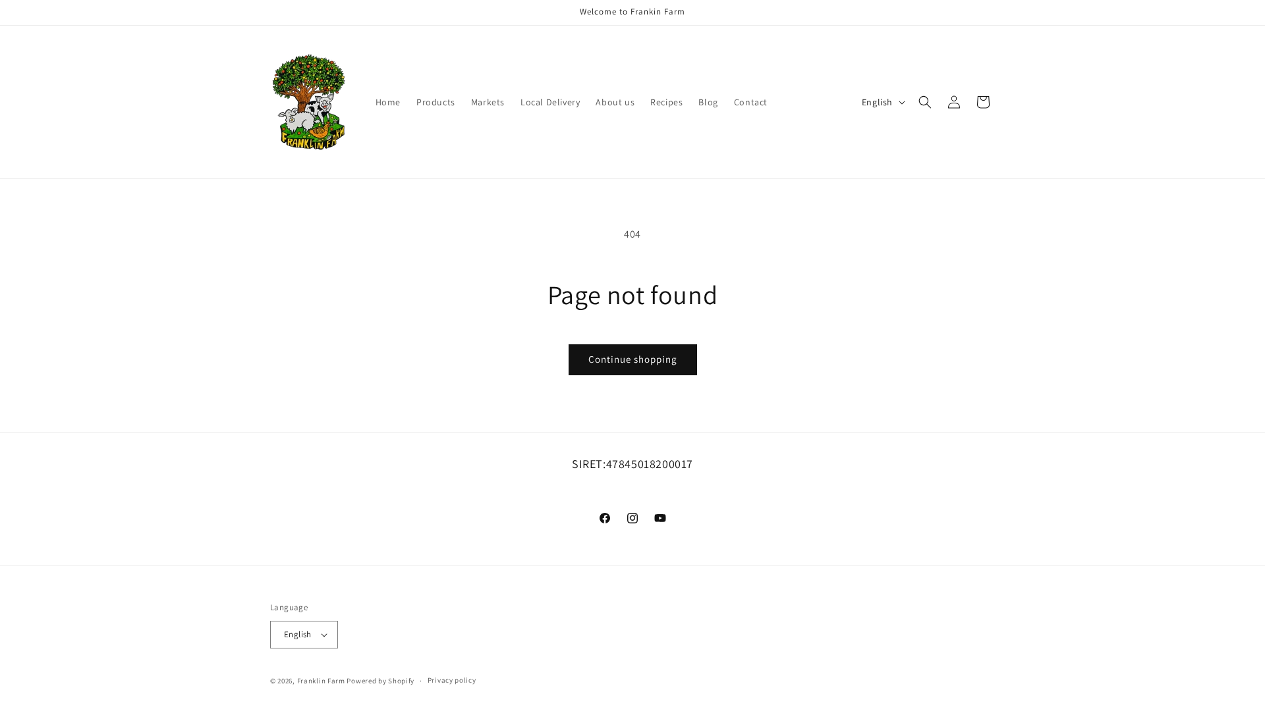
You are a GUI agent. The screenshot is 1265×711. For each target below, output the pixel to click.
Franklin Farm (321, 680)
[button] (925, 102)
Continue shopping (632, 359)
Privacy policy (452, 680)
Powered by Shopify (380, 680)
